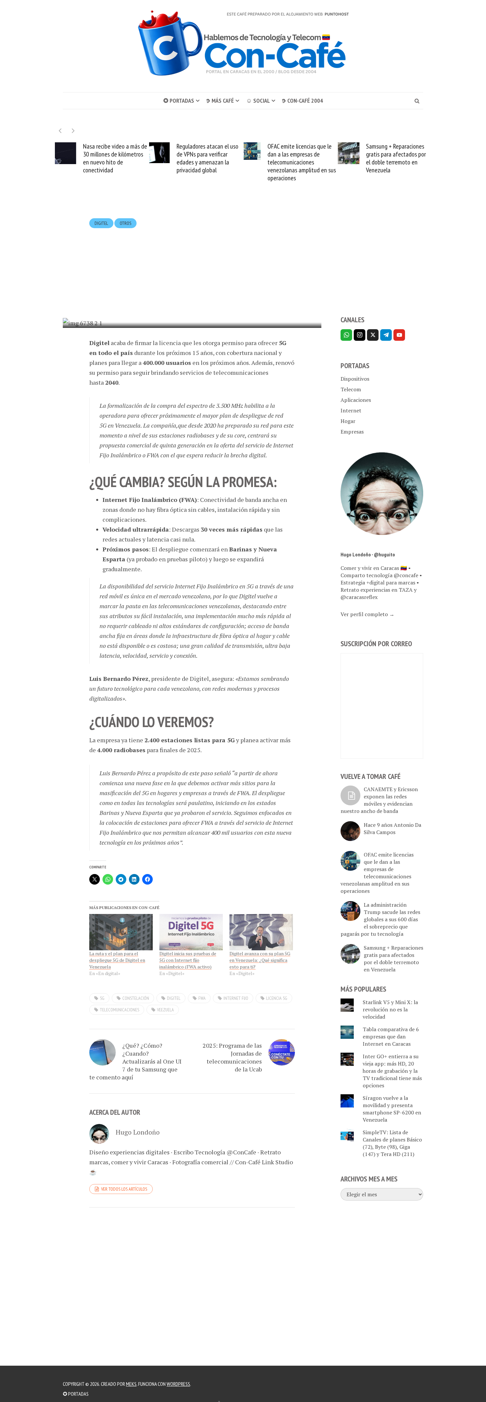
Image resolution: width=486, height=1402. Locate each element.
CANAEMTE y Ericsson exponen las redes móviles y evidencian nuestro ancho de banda (379, 800)
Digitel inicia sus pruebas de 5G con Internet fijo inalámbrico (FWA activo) (187, 960)
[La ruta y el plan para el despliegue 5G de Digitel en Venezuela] (121, 932)
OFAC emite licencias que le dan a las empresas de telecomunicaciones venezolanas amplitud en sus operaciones (301, 162)
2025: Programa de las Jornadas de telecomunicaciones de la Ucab (232, 1057)
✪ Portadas (178, 100)
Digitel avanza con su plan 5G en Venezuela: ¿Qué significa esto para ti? (259, 960)
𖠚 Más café (220, 100)
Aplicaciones (356, 399)
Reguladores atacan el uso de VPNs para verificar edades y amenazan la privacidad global (207, 158)
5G (102, 998)
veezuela (165, 1010)
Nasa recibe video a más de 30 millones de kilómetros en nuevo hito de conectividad (115, 158)
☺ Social (258, 100)
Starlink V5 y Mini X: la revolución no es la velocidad (390, 1009)
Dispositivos (355, 378)
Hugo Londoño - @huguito (368, 554)
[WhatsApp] (346, 335)
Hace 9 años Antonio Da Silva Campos (392, 828)
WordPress (178, 1384)
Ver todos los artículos (124, 1189)
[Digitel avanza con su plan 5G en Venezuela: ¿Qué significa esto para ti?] (261, 932)
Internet (351, 410)
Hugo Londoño (166, 310)
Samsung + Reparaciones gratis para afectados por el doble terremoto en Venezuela (396, 158)
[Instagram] (359, 335)
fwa (202, 998)
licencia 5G (276, 998)
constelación (135, 998)
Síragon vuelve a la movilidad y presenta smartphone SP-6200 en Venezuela (392, 1108)
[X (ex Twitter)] (373, 335)
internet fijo (235, 998)
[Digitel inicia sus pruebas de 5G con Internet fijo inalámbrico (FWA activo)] (191, 932)
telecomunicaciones (119, 1010)
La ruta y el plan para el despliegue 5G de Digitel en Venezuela (117, 960)
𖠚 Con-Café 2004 (302, 100)
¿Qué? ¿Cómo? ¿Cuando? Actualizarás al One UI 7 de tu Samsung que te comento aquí (135, 1061)
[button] (73, 130)
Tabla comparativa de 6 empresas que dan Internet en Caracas (391, 1036)
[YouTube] (399, 335)
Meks (131, 1384)
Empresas (352, 431)
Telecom (351, 389)
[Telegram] (386, 335)
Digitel (101, 223)
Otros (125, 223)
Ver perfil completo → (367, 614)
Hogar (348, 421)
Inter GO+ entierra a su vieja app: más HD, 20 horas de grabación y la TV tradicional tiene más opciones (392, 1071)
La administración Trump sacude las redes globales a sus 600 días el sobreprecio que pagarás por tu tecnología (380, 919)
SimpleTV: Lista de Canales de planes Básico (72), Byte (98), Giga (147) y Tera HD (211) (392, 1143)
